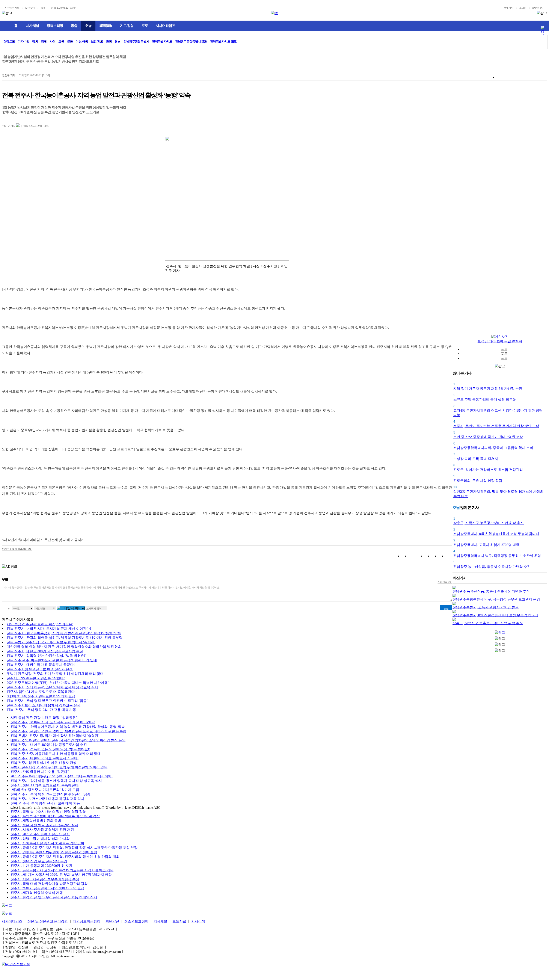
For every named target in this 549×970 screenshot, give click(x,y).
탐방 (118, 41)
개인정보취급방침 (86, 921)
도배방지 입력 (93, 608)
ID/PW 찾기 (538, 7)
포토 (145, 25)
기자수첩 (23, 41)
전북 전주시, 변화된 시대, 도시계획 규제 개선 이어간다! (49, 628)
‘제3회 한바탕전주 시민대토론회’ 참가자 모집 (41, 696)
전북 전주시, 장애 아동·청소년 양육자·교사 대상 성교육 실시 (52, 687)
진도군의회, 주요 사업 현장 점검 (477, 480)
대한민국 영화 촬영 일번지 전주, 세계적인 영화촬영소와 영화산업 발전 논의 (64, 646)
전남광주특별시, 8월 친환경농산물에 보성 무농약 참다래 (496, 534)
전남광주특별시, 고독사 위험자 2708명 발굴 (486, 545)
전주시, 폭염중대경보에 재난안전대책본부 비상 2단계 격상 (55, 816)
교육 (61, 41)
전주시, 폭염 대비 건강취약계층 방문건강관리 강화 (49, 883)
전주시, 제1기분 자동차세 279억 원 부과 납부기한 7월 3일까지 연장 (61, 874)
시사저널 (32, 25)
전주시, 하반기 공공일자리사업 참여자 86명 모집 (47, 888)
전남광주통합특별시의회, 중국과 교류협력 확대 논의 (493, 448)
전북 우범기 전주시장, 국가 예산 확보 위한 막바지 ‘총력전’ (51, 642)
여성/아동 (82, 41)
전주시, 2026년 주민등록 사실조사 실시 (40, 834)
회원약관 (112, 921)
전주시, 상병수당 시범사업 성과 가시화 (40, 838)
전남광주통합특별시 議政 (191, 41)
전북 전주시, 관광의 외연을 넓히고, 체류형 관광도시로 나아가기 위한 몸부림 (64, 637)
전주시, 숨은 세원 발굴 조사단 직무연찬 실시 (44, 825)
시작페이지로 (12, 7)
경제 (44, 41)
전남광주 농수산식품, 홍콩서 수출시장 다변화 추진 (492, 566)
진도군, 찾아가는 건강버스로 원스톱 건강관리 (488, 469)
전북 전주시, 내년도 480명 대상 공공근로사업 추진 (45, 651)
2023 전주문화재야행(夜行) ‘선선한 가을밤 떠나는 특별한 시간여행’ (58, 682)
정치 (35, 41)
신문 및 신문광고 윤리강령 (47, 921)
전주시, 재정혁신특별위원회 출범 (36, 820)
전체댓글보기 (445, 582)
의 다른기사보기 (17, 549)
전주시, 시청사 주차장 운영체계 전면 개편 (42, 829)
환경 (109, 41)
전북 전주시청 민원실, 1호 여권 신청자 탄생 (40, 669)
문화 (70, 41)
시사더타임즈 (165, 25)
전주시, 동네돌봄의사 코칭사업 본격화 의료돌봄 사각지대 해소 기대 (62, 870)
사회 (53, 41)
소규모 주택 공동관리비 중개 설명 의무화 (484, 399)
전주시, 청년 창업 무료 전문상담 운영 (39, 861)
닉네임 (16, 608)
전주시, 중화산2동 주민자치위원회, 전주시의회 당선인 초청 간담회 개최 (65, 856)
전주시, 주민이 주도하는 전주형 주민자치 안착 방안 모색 (496, 426)
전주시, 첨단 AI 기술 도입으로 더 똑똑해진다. (41, 692)
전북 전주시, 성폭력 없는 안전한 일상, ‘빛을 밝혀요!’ (46, 655)
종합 (74, 25)
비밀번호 (40, 608)
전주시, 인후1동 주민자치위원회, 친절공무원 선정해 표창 (54, 852)
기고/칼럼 (127, 25)
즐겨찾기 (30, 7)
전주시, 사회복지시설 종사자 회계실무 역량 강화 (47, 843)
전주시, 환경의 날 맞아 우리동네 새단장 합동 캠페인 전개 (54, 897)
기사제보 (160, 921)
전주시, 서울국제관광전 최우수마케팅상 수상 (45, 879)
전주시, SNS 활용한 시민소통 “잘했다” (36, 678)
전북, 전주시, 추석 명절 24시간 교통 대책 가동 (41, 710)
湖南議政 (105, 25)
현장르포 (9, 41)
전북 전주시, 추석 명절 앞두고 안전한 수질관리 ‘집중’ (47, 701)
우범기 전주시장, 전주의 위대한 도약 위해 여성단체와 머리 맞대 (55, 673)
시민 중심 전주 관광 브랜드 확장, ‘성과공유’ (40, 624)
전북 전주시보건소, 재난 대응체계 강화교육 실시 (43, 705)
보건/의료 (97, 41)
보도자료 (179, 921)
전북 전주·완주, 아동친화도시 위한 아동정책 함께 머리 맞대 (52, 660)
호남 (88, 25)
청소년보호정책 (136, 921)
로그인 (522, 7)
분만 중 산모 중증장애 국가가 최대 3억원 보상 (488, 437)
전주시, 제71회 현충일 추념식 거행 (37, 892)
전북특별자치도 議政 (223, 41)
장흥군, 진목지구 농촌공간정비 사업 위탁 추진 (488, 523)
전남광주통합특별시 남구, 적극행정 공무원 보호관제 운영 (497, 556)
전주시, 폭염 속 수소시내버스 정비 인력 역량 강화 (48, 811)
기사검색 (198, 921)
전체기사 (508, 7)
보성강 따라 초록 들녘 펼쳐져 (500, 341)
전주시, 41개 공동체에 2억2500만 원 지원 (41, 865)
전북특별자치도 (162, 41)
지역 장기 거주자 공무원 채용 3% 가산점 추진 (487, 388)
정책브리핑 (55, 25)
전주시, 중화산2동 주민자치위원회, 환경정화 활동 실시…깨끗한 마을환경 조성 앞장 (74, 847)
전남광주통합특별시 (136, 41)
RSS (43, 7)
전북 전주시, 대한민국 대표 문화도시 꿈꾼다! (41, 664)
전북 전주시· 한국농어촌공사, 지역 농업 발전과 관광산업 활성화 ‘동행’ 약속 (64, 633)
